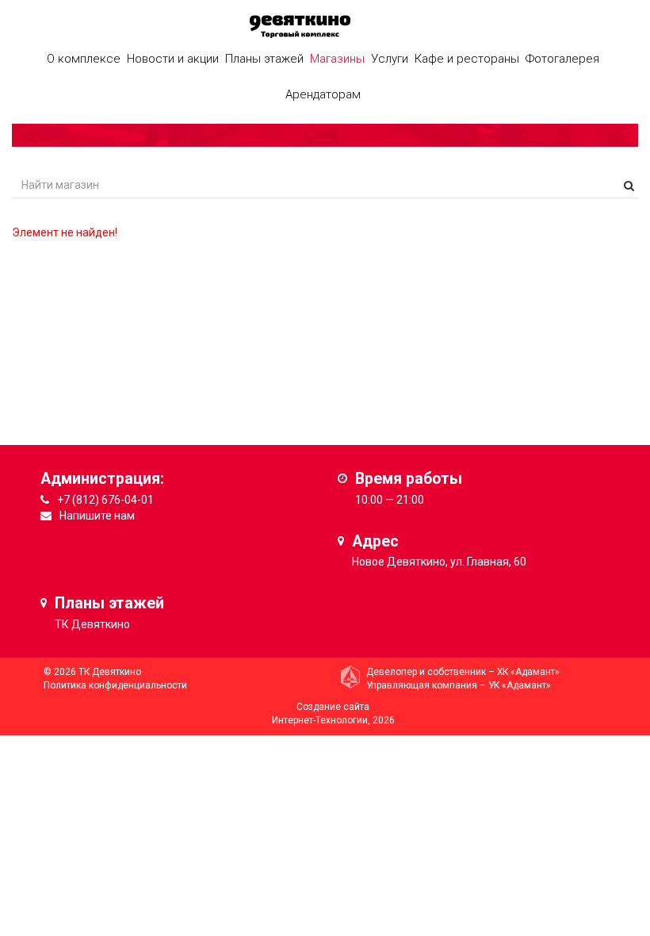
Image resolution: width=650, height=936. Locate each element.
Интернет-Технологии (320, 720)
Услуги (389, 59)
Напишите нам (97, 515)
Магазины (337, 59)
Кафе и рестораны (467, 59)
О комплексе (83, 59)
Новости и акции (173, 59)
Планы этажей (264, 59)
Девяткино (100, 624)
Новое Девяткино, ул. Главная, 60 (439, 561)
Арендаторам (323, 94)
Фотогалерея (562, 59)
